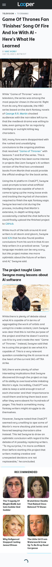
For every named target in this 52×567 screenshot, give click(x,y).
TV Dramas (22, 14)
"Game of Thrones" (30, 151)
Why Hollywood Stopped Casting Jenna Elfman (11, 542)
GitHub (9, 223)
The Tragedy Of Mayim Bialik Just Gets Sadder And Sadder (12, 505)
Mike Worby (11, 51)
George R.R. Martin (16, 113)
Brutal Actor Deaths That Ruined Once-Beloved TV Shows (37, 503)
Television (8, 14)
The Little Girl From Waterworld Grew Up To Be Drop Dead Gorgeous (37, 544)
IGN (10, 238)
